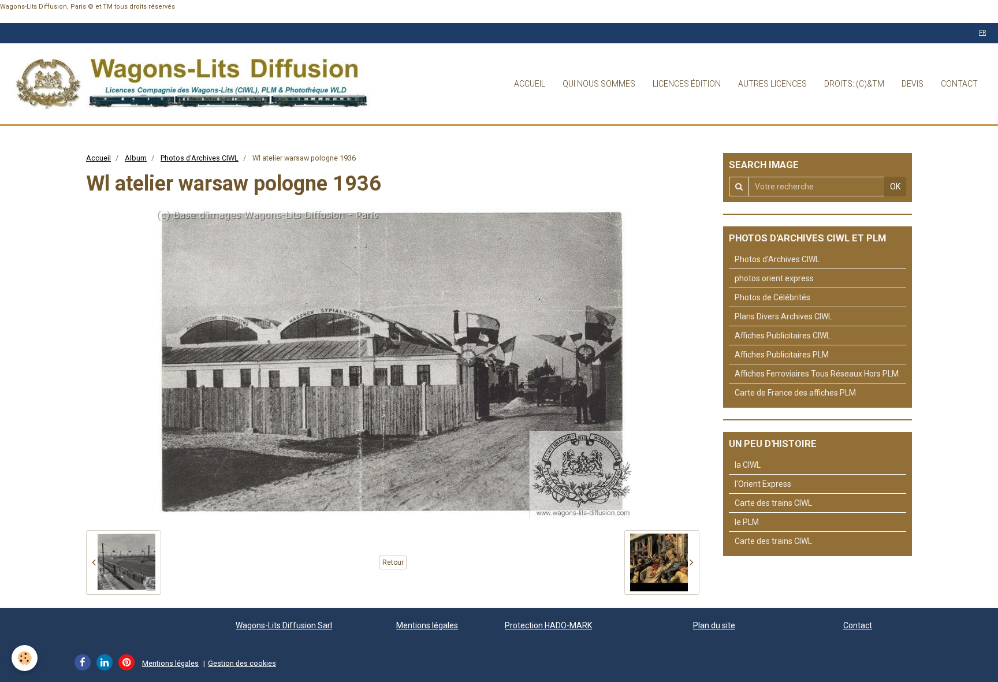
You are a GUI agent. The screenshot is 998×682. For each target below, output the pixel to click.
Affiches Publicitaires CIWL (783, 335)
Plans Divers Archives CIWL (783, 316)
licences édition (687, 83)
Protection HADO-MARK (548, 625)
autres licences (772, 83)
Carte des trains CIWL (773, 503)
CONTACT (959, 83)
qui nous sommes (599, 83)
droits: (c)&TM (854, 83)
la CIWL (748, 464)
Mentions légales (427, 625)
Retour (393, 562)
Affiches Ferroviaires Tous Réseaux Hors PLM (817, 373)
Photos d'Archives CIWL (200, 158)
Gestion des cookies (242, 663)
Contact (857, 625)
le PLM (747, 522)
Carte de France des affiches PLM (795, 392)
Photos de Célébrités (772, 297)
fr (982, 32)
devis (912, 83)
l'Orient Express (763, 484)
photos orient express (774, 278)
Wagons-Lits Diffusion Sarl (284, 625)
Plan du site (714, 625)
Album (136, 158)
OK (895, 186)
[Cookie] (25, 658)
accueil (529, 83)
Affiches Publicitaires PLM (782, 354)
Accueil (98, 158)
